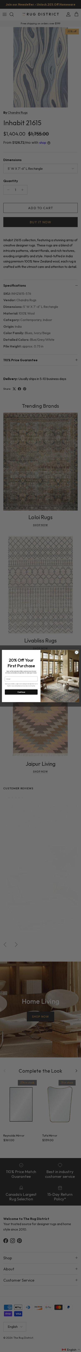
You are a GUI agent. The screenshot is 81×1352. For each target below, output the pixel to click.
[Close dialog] (76, 652)
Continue (21, 692)
